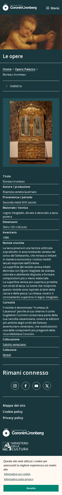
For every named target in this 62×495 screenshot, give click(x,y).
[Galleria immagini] (31, 132)
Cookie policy (13, 412)
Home (7, 69)
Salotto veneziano (14, 344)
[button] (35, 479)
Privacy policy (13, 418)
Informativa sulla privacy (18, 479)
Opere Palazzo (25, 69)
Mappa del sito (14, 405)
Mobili (7, 355)
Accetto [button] (31, 488)
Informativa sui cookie (17, 474)
